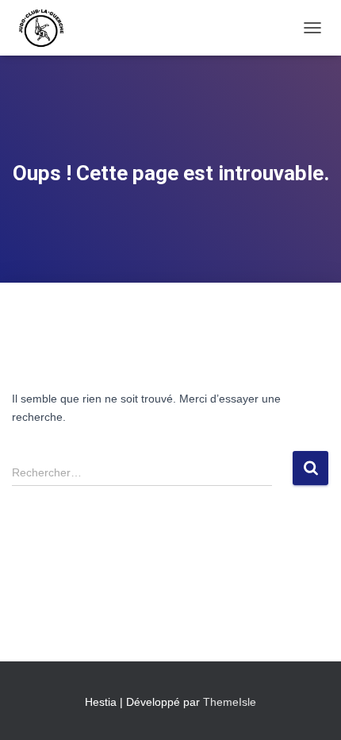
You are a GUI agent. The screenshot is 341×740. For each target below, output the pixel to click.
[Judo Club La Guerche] (47, 28)
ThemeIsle (229, 702)
